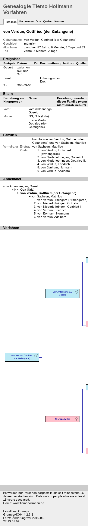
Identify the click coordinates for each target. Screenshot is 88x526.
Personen (10, 21)
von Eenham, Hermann (56, 167)
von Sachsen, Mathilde (47, 146)
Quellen (47, 21)
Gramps (23, 511)
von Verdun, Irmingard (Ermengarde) (56, 152)
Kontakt (59, 21)
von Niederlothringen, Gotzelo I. (62, 157)
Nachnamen (26, 21)
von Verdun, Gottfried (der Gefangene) (38, 123)
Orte (38, 21)
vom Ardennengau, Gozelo (21, 186)
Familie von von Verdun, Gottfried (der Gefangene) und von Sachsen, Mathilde (59, 141)
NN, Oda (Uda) (39, 116)
